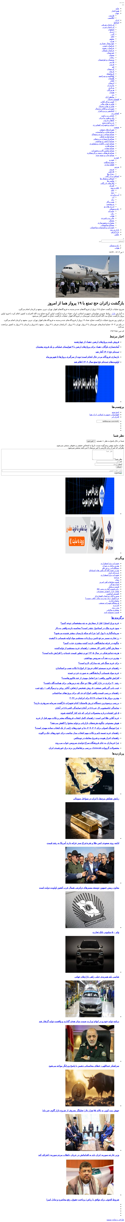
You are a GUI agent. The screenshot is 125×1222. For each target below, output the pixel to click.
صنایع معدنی (109, 148)
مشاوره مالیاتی (113, 610)
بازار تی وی (114, 230)
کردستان (110, 69)
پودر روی (115, 608)
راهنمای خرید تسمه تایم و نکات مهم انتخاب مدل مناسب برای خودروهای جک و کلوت (79, 733)
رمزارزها (110, 174)
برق (112, 199)
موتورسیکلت (109, 162)
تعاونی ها (110, 181)
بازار (113, 314)
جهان (117, 13)
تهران (112, 41)
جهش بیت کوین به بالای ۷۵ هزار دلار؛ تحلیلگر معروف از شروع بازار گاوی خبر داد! (80, 1110)
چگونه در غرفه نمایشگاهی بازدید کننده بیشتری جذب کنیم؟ (91, 643)
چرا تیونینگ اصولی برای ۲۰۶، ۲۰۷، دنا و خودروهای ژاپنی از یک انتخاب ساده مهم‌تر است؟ (77, 728)
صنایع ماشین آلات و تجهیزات (102, 151)
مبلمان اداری (114, 601)
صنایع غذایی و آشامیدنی (104, 132)
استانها (116, 22)
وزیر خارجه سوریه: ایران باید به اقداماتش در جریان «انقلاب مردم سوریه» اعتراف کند (78, 1155)
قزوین (111, 64)
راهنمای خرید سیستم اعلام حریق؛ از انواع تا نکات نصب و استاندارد (87, 668)
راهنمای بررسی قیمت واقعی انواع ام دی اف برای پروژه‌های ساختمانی (85, 693)
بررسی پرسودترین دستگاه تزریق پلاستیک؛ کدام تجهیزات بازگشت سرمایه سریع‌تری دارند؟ (76, 703)
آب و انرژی (114, 195)
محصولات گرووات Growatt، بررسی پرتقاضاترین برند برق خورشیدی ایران (84, 748)
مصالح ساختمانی (107, 225)
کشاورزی (115, 113)
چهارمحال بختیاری (107, 43)
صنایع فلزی (109, 146)
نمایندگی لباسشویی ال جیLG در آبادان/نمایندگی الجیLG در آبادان (87, 708)
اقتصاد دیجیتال (113, 99)
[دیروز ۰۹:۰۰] (89, 1017)
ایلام (112, 36)
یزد (113, 95)
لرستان (111, 83)
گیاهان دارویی (108, 120)
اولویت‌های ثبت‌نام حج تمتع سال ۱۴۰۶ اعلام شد (96, 362)
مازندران (110, 85)
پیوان (117, 580)
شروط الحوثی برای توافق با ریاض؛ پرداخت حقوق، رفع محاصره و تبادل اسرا (83, 1199)
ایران (117, 20)
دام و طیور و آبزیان (106, 118)
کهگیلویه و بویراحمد (106, 76)
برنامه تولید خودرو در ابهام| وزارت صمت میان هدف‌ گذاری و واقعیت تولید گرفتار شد (79, 1021)
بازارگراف (115, 232)
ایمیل (120, 464)
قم (113, 67)
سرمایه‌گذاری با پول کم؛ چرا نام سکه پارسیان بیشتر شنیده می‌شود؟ (86, 633)
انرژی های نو (109, 206)
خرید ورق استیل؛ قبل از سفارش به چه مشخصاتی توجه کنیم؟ (90, 623)
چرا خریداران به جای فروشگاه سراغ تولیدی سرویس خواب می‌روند (87, 743)
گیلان (112, 81)
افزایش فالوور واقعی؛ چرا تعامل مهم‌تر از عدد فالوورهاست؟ (90, 678)
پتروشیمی (110, 204)
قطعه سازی (109, 165)
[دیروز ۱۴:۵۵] (89, 1150)
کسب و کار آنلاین (107, 102)
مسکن (111, 220)
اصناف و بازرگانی (112, 176)
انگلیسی (111, 18)
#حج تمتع (115, 412)
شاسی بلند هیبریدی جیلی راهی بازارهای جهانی (96, 976)
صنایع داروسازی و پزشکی (103, 139)
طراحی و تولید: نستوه (115, 1220)
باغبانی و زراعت (107, 116)
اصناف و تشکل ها (107, 179)
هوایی (112, 216)
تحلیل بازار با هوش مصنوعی (108, 591)
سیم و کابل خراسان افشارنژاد (107, 596)
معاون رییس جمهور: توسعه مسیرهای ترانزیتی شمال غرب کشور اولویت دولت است (79, 887)
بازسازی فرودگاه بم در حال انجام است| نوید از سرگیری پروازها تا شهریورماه (82, 357)
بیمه (112, 193)
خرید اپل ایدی (113, 573)
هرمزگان (110, 90)
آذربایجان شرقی (107, 25)
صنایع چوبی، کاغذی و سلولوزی (101, 144)
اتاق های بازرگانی (107, 183)
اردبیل (111, 32)
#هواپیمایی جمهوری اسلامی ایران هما (104, 415)
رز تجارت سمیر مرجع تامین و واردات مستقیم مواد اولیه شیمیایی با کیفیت (84, 638)
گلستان (111, 78)
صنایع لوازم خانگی (106, 137)
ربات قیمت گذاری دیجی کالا (108, 589)
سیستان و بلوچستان (106, 60)
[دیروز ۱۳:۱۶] (89, 972)
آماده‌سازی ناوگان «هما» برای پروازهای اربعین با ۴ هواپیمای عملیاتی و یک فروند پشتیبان (77, 346)
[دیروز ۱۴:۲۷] (89, 1195)
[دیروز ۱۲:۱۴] (89, 927)
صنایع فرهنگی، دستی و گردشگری (100, 153)
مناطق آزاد (109, 97)
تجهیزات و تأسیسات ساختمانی (102, 227)
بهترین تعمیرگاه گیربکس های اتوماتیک (104, 570)
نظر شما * (118, 459)
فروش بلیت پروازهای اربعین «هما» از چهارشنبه (96, 342)
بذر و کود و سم (108, 123)
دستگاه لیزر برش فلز (110, 568)
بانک (112, 190)
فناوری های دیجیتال (106, 106)
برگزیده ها (117, 617)
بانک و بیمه (115, 188)
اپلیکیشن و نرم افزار (106, 111)
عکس (116, 234)
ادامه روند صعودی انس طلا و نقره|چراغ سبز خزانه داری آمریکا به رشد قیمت (83, 843)
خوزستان (110, 53)
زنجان (111, 57)
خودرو (116, 158)
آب (113, 197)
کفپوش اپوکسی (112, 594)
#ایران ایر (115, 417)
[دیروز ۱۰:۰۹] (89, 883)
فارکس (111, 172)
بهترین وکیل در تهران (110, 566)
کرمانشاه (110, 74)
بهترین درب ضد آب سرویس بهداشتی (101, 658)
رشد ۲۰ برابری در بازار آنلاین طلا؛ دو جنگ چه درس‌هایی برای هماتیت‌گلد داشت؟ (81, 683)
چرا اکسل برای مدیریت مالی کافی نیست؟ (102, 598)
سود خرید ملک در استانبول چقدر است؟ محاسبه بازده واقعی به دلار (87, 628)
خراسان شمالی (108, 50)
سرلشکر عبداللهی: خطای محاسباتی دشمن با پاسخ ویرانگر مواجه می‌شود (84, 1066)
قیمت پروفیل (113, 587)
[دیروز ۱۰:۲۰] (89, 794)
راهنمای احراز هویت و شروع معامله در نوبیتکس (96, 738)
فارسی (111, 15)
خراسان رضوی (108, 48)
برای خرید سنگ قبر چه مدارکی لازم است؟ (98, 663)
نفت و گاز (110, 202)
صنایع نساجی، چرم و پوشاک (103, 134)
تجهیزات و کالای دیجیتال (104, 109)
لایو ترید (116, 605)
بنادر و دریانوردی (107, 218)
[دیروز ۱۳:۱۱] (89, 1061)
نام (121, 462)
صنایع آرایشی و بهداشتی (104, 141)
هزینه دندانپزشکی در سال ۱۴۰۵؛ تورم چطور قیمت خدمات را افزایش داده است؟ (80, 653)
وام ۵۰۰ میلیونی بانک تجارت (106, 932)
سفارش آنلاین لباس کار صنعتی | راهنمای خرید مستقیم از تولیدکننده (87, 648)
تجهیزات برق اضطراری (110, 563)
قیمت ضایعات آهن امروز (109, 582)
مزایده (116, 577)
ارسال (119, 467)
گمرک (111, 186)
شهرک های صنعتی (106, 130)
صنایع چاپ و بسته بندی (105, 155)
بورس (116, 167)
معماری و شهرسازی (106, 223)
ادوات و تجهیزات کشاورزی (103, 125)
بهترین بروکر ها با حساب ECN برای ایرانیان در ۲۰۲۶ (94, 698)
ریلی (112, 213)
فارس (111, 62)
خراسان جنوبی (108, 46)
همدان (111, 92)
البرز (112, 34)
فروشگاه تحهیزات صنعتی (109, 603)
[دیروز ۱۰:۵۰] (89, 1106)
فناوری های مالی (107, 104)
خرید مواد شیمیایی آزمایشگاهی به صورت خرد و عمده (93, 673)
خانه (117, 8)
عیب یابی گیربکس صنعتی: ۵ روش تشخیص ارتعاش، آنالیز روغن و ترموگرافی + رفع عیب (77, 688)
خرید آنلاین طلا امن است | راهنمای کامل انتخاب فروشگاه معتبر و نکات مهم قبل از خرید (77, 718)
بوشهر (111, 39)
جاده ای (111, 211)
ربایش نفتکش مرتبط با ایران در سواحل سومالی (96, 798)
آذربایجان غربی (108, 27)
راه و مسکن (114, 209)
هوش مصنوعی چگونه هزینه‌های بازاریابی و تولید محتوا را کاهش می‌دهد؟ (84, 723)
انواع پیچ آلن (114, 584)
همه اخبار (115, 11)
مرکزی (111, 88)
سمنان (111, 55)
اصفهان (111, 29)
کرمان (111, 71)
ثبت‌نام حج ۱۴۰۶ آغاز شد (107, 352)
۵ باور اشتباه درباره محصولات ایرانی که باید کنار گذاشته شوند (90, 713)
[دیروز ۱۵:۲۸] (89, 838)
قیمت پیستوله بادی (111, 612)
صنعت (116, 127)
